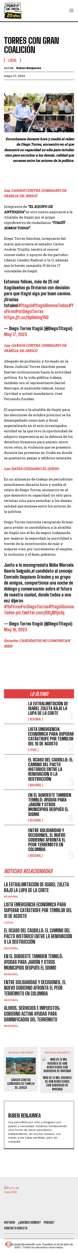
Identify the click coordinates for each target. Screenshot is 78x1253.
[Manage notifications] (9, 1244)
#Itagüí (25, 305)
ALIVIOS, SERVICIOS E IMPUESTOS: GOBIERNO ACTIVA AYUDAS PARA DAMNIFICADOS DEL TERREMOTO (32, 1013)
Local (12, 60)
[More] (54, 86)
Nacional (35, 785)
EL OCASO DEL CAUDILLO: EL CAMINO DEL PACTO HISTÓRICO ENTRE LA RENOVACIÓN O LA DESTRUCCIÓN (50, 769)
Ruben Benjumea (28, 68)
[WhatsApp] (36, 86)
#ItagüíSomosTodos (50, 305)
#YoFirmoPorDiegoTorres (26, 606)
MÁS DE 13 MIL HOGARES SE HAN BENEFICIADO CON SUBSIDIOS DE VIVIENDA (57, 1083)
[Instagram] (41, 1212)
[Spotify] (62, 1212)
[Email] (45, 86)
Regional (35, 719)
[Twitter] (19, 1212)
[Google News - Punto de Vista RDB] (39, 663)
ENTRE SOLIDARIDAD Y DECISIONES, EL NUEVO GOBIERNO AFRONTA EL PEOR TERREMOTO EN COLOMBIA (46, 840)
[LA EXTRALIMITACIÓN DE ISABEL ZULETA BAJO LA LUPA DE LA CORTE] (14, 710)
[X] (17, 86)
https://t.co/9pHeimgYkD (26, 317)
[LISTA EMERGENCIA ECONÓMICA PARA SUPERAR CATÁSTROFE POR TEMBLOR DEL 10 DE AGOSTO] (14, 736)
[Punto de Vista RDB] (13, 10)
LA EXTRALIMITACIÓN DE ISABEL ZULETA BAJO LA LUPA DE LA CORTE (48, 708)
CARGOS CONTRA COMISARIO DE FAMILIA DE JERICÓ (20, 1083)
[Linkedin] (26, 86)
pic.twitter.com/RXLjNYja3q (40, 612)
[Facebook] (8, 86)
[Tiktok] (30, 1212)
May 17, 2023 (15, 334)
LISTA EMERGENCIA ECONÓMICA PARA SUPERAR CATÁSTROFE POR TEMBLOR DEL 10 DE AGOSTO (51, 736)
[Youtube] (51, 1212)
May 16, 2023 (15, 629)
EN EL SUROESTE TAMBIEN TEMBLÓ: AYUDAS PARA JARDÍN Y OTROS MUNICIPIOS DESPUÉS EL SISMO (49, 804)
